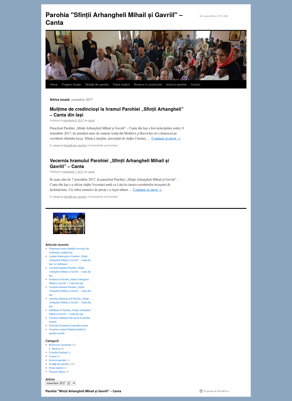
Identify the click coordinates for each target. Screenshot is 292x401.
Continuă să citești (166, 138)
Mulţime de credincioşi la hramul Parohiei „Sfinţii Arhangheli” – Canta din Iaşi (117, 112)
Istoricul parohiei (176, 84)
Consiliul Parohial (58, 352)
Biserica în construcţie (148, 84)
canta (91, 120)
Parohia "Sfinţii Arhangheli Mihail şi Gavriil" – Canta (114, 18)
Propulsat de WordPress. (216, 391)
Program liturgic (71, 84)
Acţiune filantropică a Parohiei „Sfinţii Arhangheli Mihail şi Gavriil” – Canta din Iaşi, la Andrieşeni (70, 259)
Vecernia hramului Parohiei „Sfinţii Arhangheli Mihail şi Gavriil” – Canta (109, 163)
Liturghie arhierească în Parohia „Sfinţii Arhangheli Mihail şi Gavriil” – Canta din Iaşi (70, 302)
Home (54, 84)
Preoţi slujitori (121, 84)
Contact (195, 84)
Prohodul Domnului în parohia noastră (68, 325)
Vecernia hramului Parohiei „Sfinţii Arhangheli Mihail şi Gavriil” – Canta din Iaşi (70, 271)
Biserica (56, 348)
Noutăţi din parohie (97, 84)
